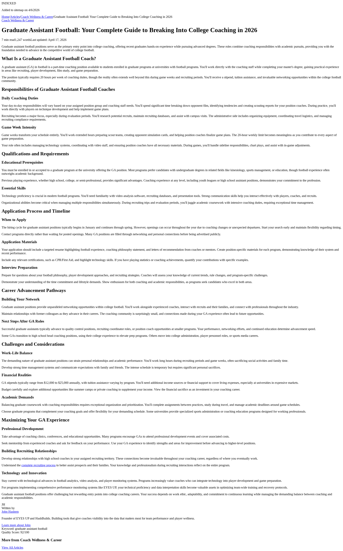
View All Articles (12, 547)
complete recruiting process (38, 465)
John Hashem (10, 511)
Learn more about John (16, 525)
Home (5, 16)
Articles (15, 16)
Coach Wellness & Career (37, 16)
